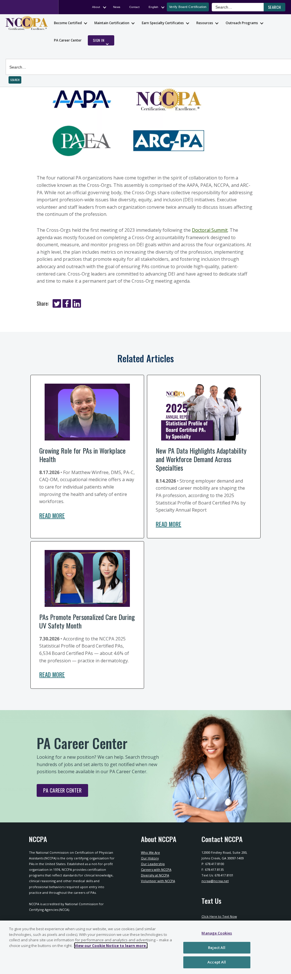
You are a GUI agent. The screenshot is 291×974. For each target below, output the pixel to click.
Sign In (99, 40)
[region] (145, 947)
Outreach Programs (242, 22)
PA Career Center (68, 40)
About (96, 7)
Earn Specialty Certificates (163, 22)
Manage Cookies (216, 933)
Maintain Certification (111, 22)
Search (12, 54)
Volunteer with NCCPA (158, 881)
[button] (274, 7)
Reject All (216, 947)
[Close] (282, 946)
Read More (52, 515)
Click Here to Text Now (219, 916)
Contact (134, 7)
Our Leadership (153, 864)
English (153, 7)
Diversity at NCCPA (155, 875)
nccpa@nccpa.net (215, 881)
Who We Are (150, 852)
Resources (204, 22)
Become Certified (68, 22)
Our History (150, 858)
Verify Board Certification (188, 7)
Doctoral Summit (210, 230)
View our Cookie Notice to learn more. (111, 945)
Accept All (216, 962)
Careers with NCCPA (156, 869)
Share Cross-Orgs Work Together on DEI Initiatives (57, 303)
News (116, 7)
